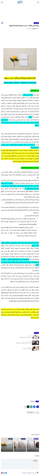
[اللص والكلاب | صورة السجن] (35, 348)
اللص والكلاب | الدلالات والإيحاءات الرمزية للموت (23, 343)
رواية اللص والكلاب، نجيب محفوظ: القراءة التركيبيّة (8, 449)
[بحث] (2, 2)
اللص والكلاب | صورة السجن (26, 348)
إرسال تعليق (35, 460)
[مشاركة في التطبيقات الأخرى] (25, 406)
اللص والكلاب (36, 23)
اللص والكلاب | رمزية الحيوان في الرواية (25, 337)
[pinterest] (2, 473)
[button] (34, 406)
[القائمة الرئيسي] (38, 2)
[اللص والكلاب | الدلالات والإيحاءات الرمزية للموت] (35, 343)
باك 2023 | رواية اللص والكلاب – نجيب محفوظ (20, 449)
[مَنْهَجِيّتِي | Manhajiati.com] (20, 2)
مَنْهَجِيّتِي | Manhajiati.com (26, 473)
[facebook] (6, 473)
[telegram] (4, 473)
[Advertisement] (20, 14)
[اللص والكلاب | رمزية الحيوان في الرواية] (35, 337)
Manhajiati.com (34, 28)
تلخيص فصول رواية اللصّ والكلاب (33, 449)
